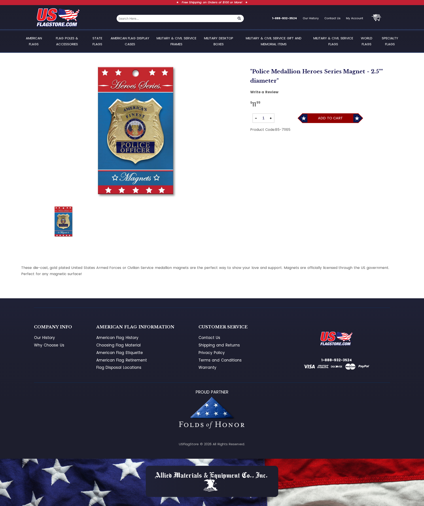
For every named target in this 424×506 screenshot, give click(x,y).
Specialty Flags (390, 41)
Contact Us (332, 18)
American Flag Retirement (121, 360)
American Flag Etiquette (119, 352)
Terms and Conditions (220, 360)
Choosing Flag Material (118, 345)
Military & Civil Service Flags (333, 41)
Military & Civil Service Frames (176, 41)
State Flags (97, 41)
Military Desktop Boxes (218, 41)
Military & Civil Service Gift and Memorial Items (273, 41)
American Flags (34, 41)
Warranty (207, 367)
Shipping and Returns (219, 345)
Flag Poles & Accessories (67, 41)
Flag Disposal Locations (118, 367)
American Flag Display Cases (130, 41)
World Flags (366, 41)
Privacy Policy (212, 352)
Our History (311, 18)
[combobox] (176, 18)
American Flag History (117, 337)
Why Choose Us (49, 345)
